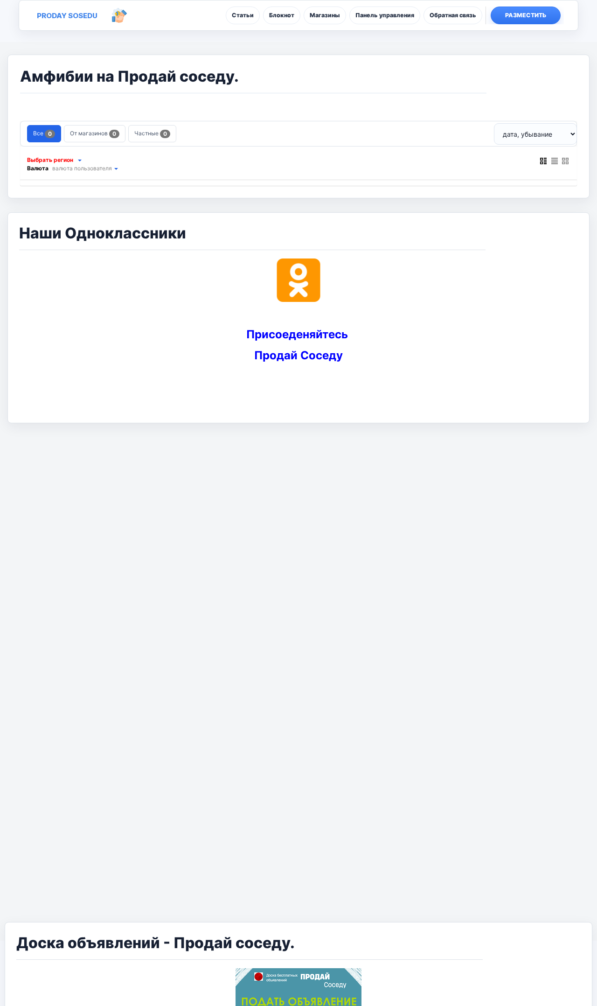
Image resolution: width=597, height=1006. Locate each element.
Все (42, 133)
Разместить (526, 15)
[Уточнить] (79, 159)
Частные (150, 133)
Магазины (325, 15)
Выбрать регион (50, 159)
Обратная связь (453, 15)
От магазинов (93, 133)
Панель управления (384, 15)
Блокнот (281, 15)
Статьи (243, 15)
